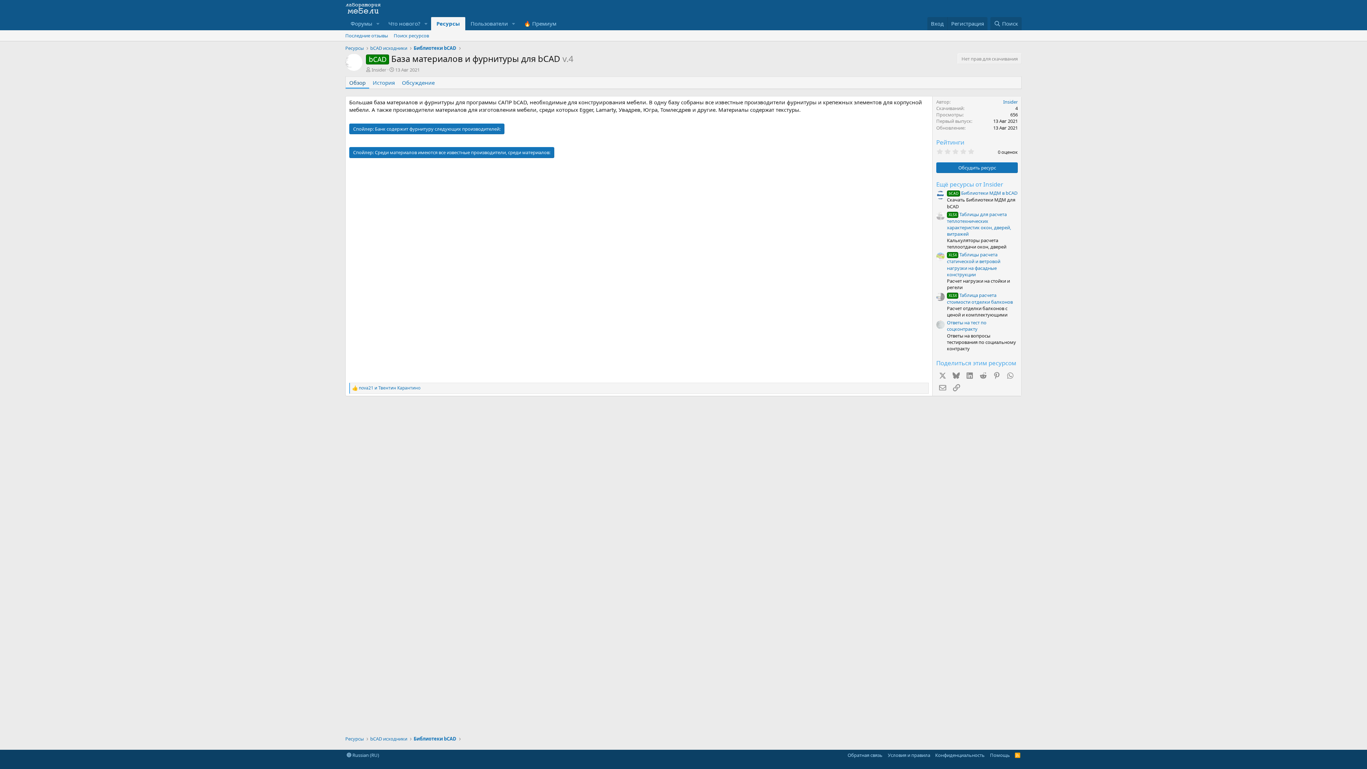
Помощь (1000, 755)
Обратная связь (865, 755)
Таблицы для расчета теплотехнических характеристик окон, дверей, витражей (979, 224)
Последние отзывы (366, 35)
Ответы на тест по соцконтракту (966, 325)
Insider (379, 70)
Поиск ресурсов (411, 35)
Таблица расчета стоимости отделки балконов (980, 298)
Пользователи (489, 23)
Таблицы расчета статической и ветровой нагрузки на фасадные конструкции (973, 264)
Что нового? (404, 23)
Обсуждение (418, 82)
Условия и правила (909, 755)
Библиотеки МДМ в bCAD (983, 193)
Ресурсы (448, 23)
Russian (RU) (365, 755)
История (384, 82)
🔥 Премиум (540, 23)
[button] (378, 23)
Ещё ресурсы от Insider (969, 184)
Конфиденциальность (960, 755)
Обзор (357, 82)
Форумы (361, 23)
